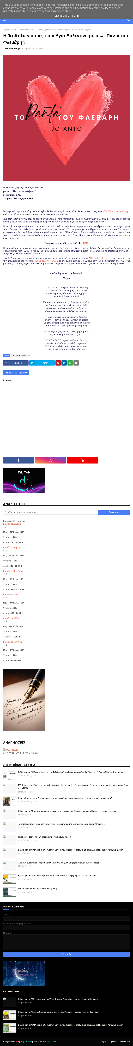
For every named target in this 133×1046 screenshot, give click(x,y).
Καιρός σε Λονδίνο (12, 523)
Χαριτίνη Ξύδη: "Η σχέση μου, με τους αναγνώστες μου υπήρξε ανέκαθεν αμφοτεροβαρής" (59, 862)
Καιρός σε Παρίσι (11, 547)
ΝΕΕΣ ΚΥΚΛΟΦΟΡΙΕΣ (25, 29)
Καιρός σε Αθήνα (11, 618)
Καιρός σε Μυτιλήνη (12, 641)
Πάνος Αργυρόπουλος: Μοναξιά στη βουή (37, 888)
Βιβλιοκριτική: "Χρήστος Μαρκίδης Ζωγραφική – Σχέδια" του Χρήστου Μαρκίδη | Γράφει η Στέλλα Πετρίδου (67, 811)
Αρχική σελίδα (9, 29)
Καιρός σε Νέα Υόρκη (13, 571)
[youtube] (82, 460)
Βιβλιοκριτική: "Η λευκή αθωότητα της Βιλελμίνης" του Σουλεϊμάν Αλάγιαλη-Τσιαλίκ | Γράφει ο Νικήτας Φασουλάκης (71, 772)
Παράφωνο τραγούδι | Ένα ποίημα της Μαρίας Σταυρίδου (44, 837)
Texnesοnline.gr (11, 48)
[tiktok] (114, 460)
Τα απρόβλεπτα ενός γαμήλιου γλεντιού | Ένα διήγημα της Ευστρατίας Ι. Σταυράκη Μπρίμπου (61, 824)
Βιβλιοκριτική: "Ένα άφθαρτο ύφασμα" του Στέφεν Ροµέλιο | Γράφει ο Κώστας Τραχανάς (58, 1012)
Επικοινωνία (125, 1041)
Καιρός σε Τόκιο (11, 594)
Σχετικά (113, 1041)
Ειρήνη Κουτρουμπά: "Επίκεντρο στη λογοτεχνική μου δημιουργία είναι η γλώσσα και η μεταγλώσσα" (65, 798)
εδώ (80, 273)
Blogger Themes (51, 1041)
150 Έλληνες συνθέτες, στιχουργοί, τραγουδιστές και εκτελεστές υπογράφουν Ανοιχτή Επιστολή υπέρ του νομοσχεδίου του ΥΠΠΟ (73, 787)
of (100, 258)
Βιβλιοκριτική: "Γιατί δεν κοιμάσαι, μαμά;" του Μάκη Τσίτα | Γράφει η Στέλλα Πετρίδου (57, 875)
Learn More (62, 16)
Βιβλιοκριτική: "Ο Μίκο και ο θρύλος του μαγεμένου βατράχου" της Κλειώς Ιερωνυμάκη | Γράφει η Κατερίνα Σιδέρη (70, 849)
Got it (75, 16)
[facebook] (18, 460)
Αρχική (103, 1041)
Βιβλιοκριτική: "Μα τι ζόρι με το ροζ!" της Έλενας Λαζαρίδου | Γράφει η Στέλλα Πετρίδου (58, 999)
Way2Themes (26, 1041)
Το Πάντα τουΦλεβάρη (116, 211)
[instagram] (50, 460)
